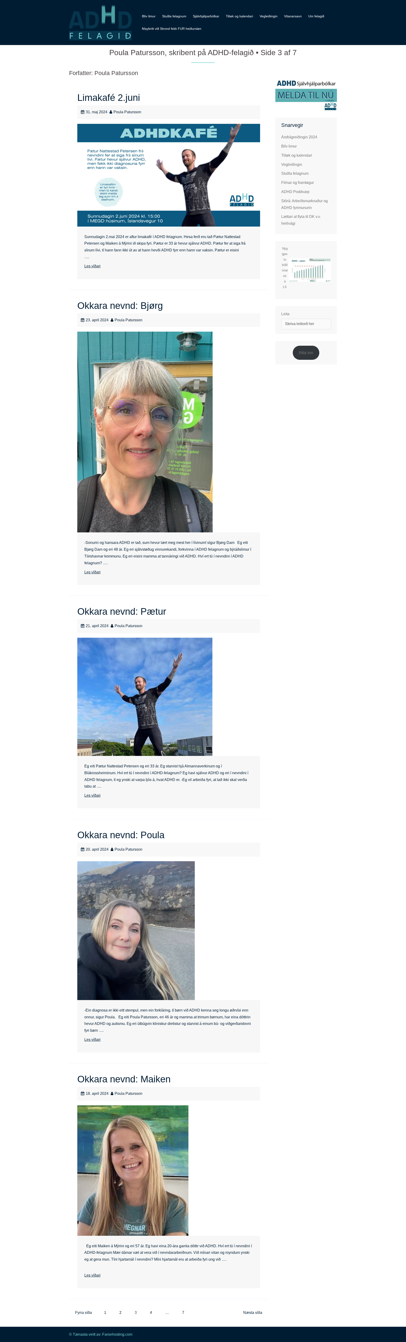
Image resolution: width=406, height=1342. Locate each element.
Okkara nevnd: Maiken (124, 1079)
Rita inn (306, 352)
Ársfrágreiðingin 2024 (299, 137)
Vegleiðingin (268, 16)
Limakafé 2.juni (108, 97)
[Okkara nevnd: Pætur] (144, 696)
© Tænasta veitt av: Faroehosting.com (100, 1334)
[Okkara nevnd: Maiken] (132, 1170)
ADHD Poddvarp (295, 192)
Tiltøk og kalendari (239, 16)
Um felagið (316, 16)
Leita (285, 314)
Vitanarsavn (293, 16)
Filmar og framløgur (297, 183)
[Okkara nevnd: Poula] (136, 930)
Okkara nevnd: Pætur (121, 611)
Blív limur (149, 16)
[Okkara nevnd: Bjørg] (145, 432)
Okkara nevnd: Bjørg (120, 305)
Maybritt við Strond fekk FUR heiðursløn (171, 28)
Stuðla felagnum (174, 16)
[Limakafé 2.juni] (168, 175)
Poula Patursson (127, 112)
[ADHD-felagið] (100, 22)
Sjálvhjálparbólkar (206, 16)
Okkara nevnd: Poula (120, 835)
